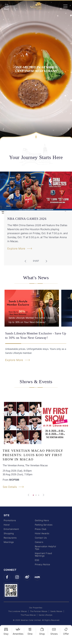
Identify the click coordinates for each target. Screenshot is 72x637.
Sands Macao (56, 611)
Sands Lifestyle (45, 615)
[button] (26, 260)
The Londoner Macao (17, 611)
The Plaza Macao (28, 615)
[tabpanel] (36, 71)
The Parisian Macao (39, 611)
